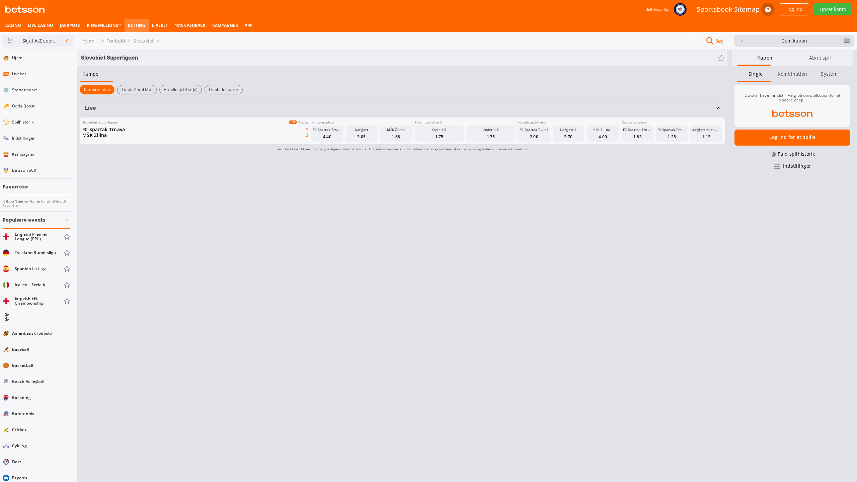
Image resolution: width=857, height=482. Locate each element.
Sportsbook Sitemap (728, 9)
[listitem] (13, 25)
